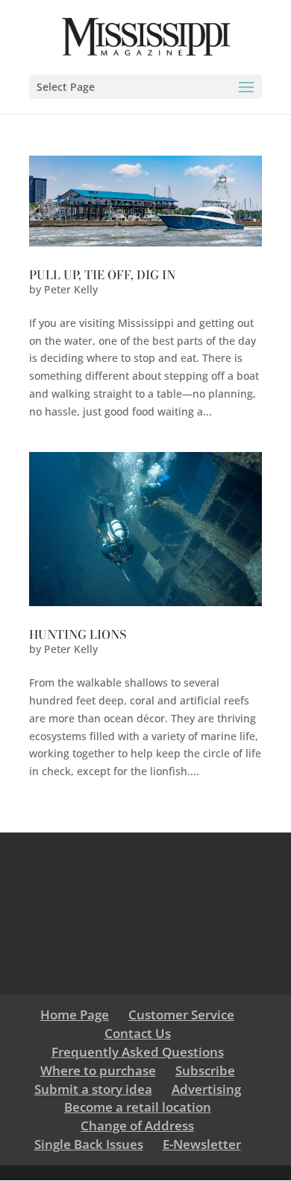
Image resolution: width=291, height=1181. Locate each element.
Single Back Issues (88, 1144)
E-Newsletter (202, 1144)
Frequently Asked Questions (137, 1051)
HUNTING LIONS (77, 634)
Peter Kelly (71, 289)
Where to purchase (98, 1070)
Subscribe (205, 1070)
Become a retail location (137, 1106)
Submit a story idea (93, 1089)
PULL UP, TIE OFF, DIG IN (102, 275)
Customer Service (181, 1014)
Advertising (206, 1089)
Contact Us (137, 1033)
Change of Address (137, 1125)
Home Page (74, 1014)
